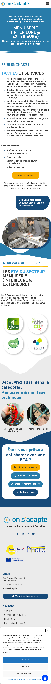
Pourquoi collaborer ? (14, 623)
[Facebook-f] (17, 534)
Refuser (25, 666)
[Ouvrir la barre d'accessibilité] (45, 678)
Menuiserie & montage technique (26, 19)
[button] (47, 630)
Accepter (25, 659)
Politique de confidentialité (32, 680)
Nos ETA (8, 619)
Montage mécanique (38, 429)
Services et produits (13, 615)
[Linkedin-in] (23, 534)
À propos (8, 611)
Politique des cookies (14, 680)
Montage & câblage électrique (13, 430)
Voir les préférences (25, 674)
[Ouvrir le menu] (47, 3)
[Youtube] (33, 534)
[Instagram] (28, 534)
